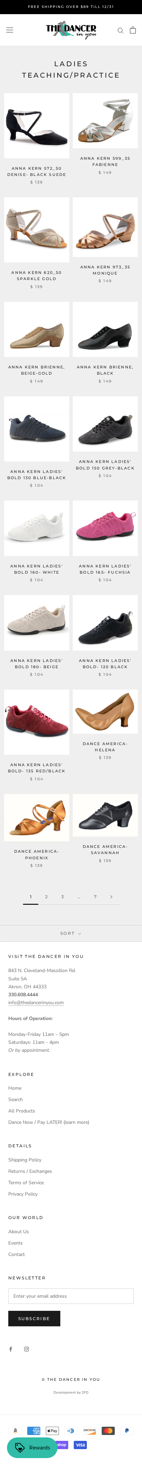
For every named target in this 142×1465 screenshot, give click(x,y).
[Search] (121, 30)
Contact (16, 1254)
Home (14, 1088)
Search (15, 1099)
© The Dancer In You (71, 1379)
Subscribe (34, 1318)
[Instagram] (26, 1349)
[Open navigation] (9, 30)
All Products (21, 1111)
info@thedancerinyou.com (36, 1002)
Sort (68, 933)
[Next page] (111, 897)
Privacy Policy (23, 1194)
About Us (18, 1231)
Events (15, 1243)
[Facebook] (10, 1349)
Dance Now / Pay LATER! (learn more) (48, 1122)
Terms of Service (26, 1182)
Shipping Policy (24, 1160)
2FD (85, 1392)
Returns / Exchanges (30, 1171)
